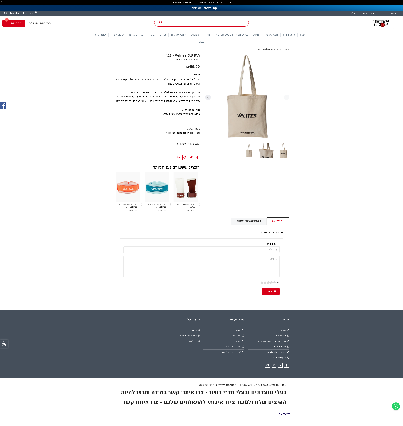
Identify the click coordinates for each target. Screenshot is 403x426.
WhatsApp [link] (227, 385)
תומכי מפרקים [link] (178, 35)
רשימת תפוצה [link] (190, 341)
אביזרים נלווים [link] (136, 35)
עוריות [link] (207, 35)
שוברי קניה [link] (100, 35)
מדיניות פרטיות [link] (279, 346)
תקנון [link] (238, 341)
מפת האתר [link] (236, 335)
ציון (278, 282)
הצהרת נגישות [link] (279, 335)
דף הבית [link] (304, 35)
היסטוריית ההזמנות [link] (188, 335)
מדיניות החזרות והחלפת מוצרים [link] (271, 341)
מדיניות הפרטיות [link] (233, 346)
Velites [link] (190, 129)
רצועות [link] (195, 35)
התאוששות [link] (289, 35)
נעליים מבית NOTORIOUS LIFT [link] (232, 35)
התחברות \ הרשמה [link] (40, 23)
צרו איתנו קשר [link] (139, 402)
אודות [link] (393, 13)
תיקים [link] (163, 35)
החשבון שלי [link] (191, 330)
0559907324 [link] (279, 357)
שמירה (269, 291)
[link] (396, 406)
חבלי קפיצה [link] (272, 35)
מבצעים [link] (364, 13)
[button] (283, 150)
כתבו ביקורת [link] (193, 144)
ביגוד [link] (151, 35)
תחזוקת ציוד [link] (117, 35)
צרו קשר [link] (383, 13)
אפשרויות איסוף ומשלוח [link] (249, 220)
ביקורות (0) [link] (277, 220)
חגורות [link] (256, 35)
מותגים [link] (374, 13)
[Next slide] (208, 97)
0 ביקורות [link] (181, 144)
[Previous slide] (286, 97)
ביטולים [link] (354, 13)
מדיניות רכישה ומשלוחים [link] (230, 352)
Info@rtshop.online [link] (276, 352)
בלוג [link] (201, 42)
